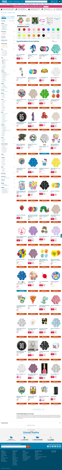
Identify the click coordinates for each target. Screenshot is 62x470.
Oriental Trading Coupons (4, 457)
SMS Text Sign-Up (3, 460)
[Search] (48, 2)
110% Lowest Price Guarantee (26, 456)
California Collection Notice (38, 454)
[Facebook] (48, 446)
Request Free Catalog (4, 455)
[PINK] (21, 282)
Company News (25, 460)
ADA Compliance (14, 463)
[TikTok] (55, 446)
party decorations (29, 416)
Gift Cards (2, 456)
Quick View (22, 64)
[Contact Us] (54, 1)
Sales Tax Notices (14, 461)
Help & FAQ (13, 453)
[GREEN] (43, 144)
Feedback (61, 235)
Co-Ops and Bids (3, 453)
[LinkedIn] (50, 446)
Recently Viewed (4, 423)
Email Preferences (14, 464)
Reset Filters (12, 16)
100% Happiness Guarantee (26, 457)
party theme (23, 416)
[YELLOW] (19, 282)
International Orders (15, 460)
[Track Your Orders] (52, 1)
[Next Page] (45, 409)
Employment (24, 454)
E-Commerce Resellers (38, 457)
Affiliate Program (25, 455)
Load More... (3, 81)
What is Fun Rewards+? (4, 461)
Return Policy (14, 456)
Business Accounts (3, 454)
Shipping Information (15, 457)
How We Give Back (25, 453)
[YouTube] (57, 446)
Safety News (36, 455)
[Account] (56, 1)
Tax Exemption (14, 462)
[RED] (45, 144)
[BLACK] (22, 282)
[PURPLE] (18, 282)
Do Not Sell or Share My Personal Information (41, 456)
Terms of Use (36, 453)
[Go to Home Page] (1, 12)
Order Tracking (14, 454)
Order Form (13, 455)
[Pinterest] (53, 446)
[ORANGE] (23, 282)
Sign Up (28, 446)
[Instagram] (60, 446)
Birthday (4, 18)
